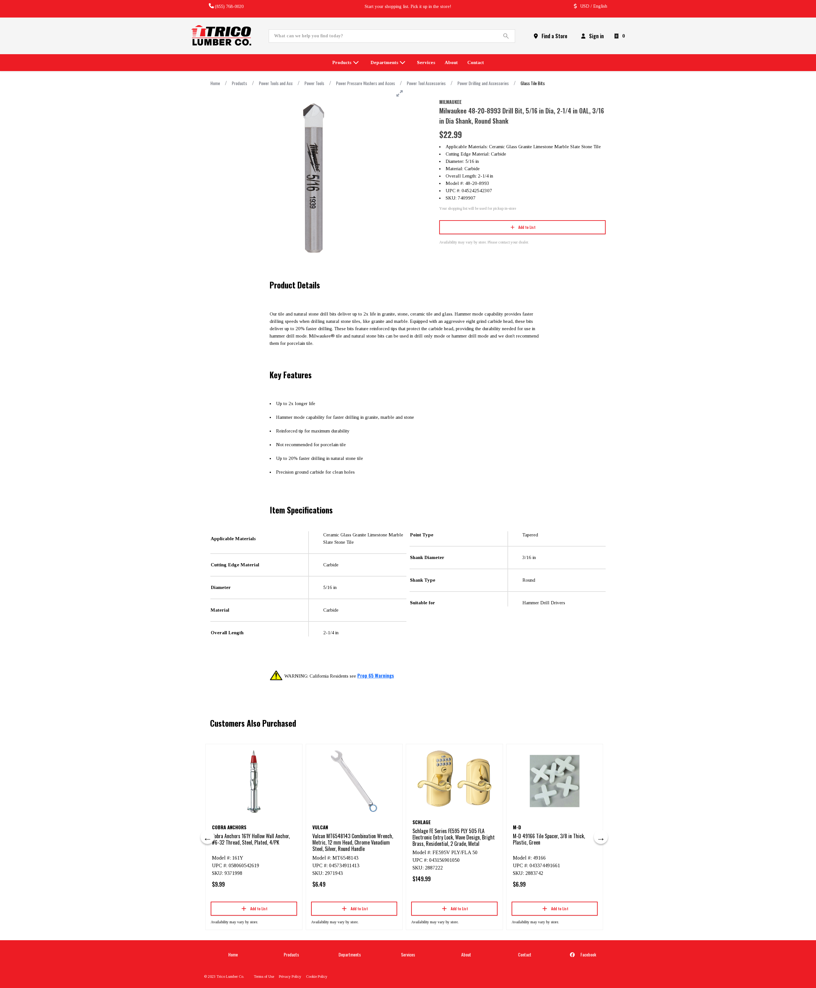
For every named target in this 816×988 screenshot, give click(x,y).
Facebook (587, 954)
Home (215, 83)
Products (239, 83)
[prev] (207, 837)
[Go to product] (254, 781)
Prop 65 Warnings (375, 675)
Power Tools (314, 83)
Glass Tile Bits (533, 83)
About (466, 954)
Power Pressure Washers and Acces (365, 83)
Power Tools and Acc (276, 83)
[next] (601, 837)
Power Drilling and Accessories (483, 83)
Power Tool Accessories (426, 83)
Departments (350, 954)
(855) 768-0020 (229, 6)
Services (408, 954)
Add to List (527, 227)
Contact (524, 954)
